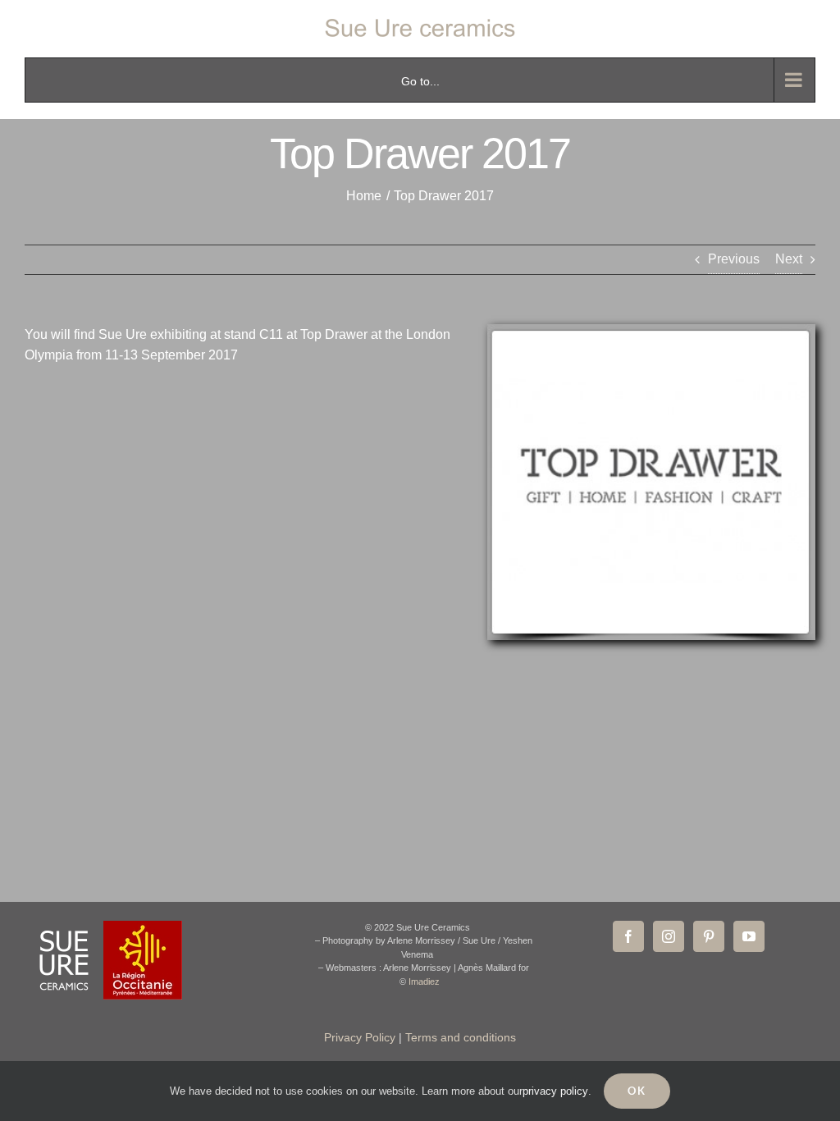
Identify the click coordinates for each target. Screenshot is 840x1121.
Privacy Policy (359, 1037)
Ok (637, 1090)
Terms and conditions (460, 1037)
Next (788, 259)
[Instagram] (668, 936)
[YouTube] (749, 936)
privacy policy (555, 1091)
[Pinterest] (708, 936)
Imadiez (424, 981)
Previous (734, 259)
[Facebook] (628, 936)
